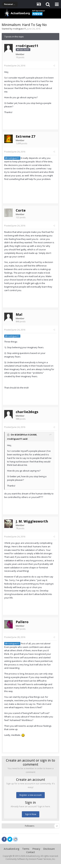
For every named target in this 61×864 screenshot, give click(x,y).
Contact (30, 852)
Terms (25, 848)
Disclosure (49, 848)
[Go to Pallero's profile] (8, 624)
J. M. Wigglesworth (32, 521)
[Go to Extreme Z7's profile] (8, 139)
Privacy (36, 848)
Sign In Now (30, 814)
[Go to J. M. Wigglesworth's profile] (8, 524)
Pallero (22, 622)
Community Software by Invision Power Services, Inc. (30, 859)
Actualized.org (11, 848)
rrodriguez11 (19, 28)
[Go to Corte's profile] (8, 213)
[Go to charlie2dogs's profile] (8, 414)
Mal (19, 314)
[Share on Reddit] (15, 838)
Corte (21, 210)
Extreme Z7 (25, 136)
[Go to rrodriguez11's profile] (8, 48)
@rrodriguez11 (12, 158)
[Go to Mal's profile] (8, 317)
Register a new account (30, 795)
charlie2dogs (27, 412)
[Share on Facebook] (4, 839)
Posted (14, 65)
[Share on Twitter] (9, 839)
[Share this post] (54, 65)
